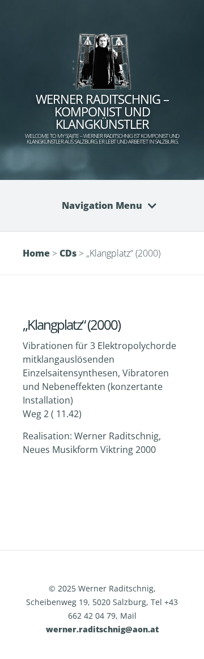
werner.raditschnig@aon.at (102, 629)
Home (36, 253)
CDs (68, 253)
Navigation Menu (102, 205)
